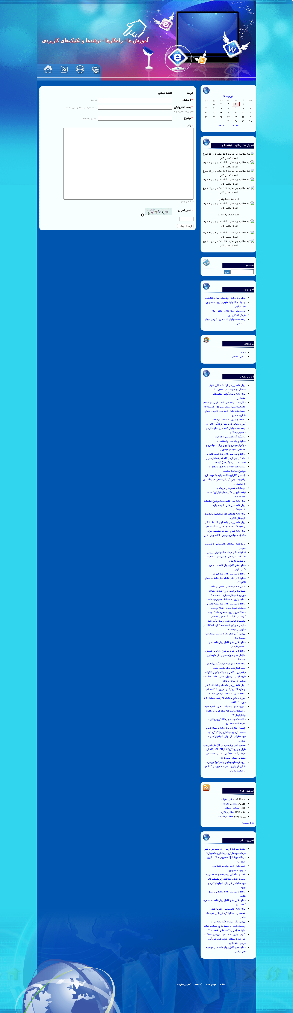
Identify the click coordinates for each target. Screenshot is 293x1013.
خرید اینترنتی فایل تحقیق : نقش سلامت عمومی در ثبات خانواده (225, 678)
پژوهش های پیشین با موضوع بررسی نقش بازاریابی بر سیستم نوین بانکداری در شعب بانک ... (225, 766)
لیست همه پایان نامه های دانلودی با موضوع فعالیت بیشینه (227, 469)
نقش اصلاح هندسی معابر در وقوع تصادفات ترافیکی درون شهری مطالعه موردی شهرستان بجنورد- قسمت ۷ (227, 591)
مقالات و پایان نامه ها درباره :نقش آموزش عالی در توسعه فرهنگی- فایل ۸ (226, 422)
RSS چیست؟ (248, 823)
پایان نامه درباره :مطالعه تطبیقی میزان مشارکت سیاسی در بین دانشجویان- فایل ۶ (225, 535)
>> (219, 126)
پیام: (190, 125)
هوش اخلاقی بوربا (236, 315)
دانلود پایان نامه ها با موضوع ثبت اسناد (225, 599)
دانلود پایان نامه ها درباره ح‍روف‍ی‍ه (229, 574)
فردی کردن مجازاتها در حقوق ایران (228, 311)
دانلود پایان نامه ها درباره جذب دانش (226, 454)
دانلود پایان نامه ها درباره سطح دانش (226, 604)
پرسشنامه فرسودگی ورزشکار (231, 488)
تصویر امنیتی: (185, 210)
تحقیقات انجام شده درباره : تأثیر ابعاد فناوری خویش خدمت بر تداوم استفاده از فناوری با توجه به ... (225, 625)
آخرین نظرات (183, 985)
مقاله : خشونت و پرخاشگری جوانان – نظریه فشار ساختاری (227, 721)
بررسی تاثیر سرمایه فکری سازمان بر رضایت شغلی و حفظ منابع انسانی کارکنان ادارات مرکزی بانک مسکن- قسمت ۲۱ (224, 926)
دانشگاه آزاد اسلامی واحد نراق (230, 437)
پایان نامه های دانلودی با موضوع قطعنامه (225, 501)
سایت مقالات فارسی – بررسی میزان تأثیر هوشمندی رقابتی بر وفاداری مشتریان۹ (225, 851)
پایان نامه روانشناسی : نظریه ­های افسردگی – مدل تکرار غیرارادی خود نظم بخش (225, 913)
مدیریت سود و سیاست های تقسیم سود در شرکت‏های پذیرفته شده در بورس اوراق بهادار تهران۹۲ (225, 710)
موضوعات (211, 985)
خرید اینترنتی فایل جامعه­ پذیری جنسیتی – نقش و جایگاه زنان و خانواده (225, 670)
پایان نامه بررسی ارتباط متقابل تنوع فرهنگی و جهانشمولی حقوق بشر (227, 387)
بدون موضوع (239, 357)
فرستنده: (187, 100)
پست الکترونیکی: (183, 107)
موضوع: (188, 118)
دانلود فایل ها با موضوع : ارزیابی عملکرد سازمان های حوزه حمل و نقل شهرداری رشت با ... (225, 655)
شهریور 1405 (228, 96)
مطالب (232, 799)
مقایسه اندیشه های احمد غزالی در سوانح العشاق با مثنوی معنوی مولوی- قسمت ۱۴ (224, 404)
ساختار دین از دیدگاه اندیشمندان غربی (225, 458)
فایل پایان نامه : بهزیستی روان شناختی (225, 298)
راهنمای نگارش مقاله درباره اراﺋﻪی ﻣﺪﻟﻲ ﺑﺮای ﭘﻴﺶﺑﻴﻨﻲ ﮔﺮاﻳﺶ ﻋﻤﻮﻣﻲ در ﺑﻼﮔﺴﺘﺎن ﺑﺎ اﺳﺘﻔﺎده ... (224, 479)
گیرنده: (189, 93)
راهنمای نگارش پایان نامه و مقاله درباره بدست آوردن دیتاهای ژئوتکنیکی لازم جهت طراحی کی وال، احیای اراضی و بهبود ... (226, 734)
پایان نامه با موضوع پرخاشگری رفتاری (226, 664)
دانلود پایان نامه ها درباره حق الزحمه (227, 694)
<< (237, 126)
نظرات (224, 799)
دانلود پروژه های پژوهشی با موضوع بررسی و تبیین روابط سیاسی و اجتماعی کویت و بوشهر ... (226, 445)
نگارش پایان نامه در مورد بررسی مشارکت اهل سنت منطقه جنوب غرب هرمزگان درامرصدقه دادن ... (225, 938)
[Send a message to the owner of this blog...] (80, 70)
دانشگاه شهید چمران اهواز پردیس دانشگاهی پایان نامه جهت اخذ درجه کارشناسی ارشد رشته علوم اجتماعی (227, 612)
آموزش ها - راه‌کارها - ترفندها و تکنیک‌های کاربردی (238, 147)
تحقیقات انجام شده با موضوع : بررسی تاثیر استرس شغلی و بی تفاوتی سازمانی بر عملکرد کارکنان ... (225, 556)
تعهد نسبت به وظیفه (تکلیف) (230, 462)
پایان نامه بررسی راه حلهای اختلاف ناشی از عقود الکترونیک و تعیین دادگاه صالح (225, 524)
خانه (222, 985)
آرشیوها (198, 985)
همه (243, 352)
